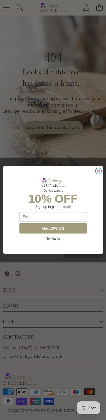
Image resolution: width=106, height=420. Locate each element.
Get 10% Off (53, 228)
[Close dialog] (98, 171)
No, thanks (53, 238)
